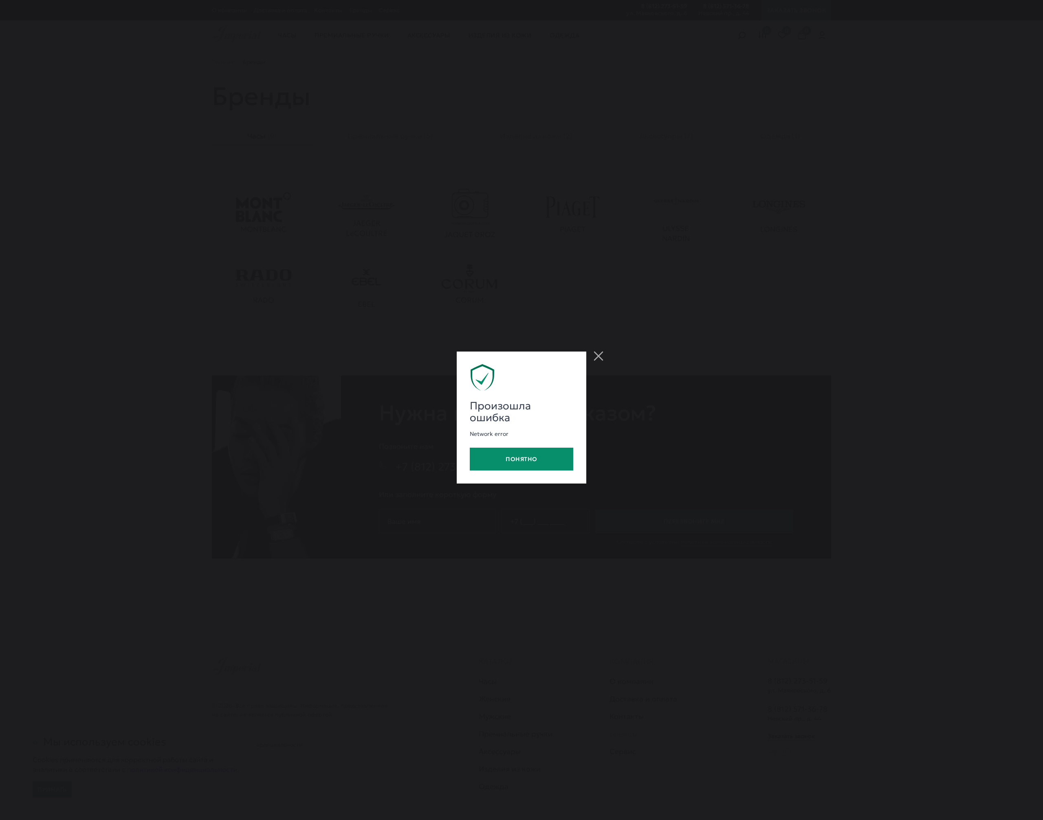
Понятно (521, 459)
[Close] (598, 356)
